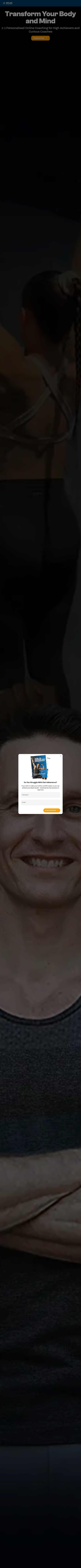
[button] (60, 756)
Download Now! (50, 810)
